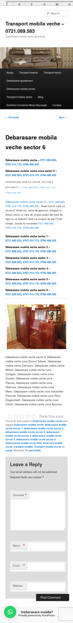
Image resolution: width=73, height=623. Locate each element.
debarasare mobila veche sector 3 (25, 432)
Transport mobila (28, 72)
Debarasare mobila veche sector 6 (25, 202)
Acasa (9, 72)
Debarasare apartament (19, 80)
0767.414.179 (13, 164)
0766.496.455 (31, 164)
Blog (40, 97)
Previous (12, 117)
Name (19, 545)
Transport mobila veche (19, 97)
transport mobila (23, 446)
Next (63, 117)
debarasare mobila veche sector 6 (36, 439)
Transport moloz (52, 72)
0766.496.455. (31, 228)
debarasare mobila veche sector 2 (43, 428)
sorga (8, 450)
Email (19, 565)
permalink (35, 450)
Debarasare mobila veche (20, 88)
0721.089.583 (48, 160)
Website (17, 586)
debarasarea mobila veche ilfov (23, 443)
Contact (57, 105)
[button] (10, 612)
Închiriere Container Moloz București (26, 105)
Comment (20, 495)
